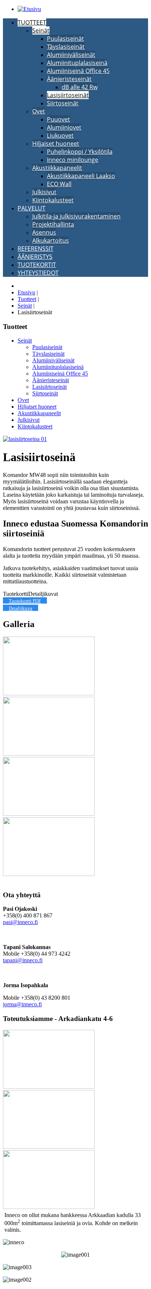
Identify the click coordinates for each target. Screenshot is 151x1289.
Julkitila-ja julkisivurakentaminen (76, 216)
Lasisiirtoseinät (68, 95)
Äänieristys (35, 257)
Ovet (38, 111)
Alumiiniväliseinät (71, 55)
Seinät (40, 30)
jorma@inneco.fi (22, 1004)
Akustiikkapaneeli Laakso (81, 176)
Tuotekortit (37, 265)
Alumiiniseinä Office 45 (78, 71)
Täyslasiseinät (66, 47)
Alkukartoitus (50, 240)
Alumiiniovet (64, 127)
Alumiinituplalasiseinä (77, 63)
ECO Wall (59, 184)
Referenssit (36, 249)
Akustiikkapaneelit (57, 168)
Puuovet (58, 119)
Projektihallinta (53, 224)
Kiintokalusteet (53, 200)
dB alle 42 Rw (79, 87)
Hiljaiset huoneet (55, 144)
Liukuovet (60, 135)
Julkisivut (44, 192)
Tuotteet (32, 22)
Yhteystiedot (38, 273)
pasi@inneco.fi (20, 922)
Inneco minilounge (72, 160)
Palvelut (31, 208)
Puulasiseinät (65, 39)
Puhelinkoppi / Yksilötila (80, 152)
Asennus (44, 232)
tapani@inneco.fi (23, 960)
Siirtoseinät (62, 103)
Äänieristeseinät (69, 79)
